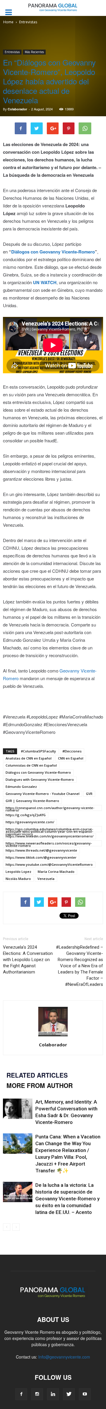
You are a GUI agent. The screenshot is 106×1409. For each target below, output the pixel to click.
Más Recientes (34, 52)
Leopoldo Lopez (18, 871)
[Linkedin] (53, 1394)
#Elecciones (72, 751)
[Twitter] (69, 1394)
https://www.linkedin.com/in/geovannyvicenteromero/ (49, 836)
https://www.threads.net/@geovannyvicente (41, 850)
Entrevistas (12, 52)
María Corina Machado (56, 871)
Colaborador (17, 109)
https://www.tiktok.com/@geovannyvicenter (41, 857)
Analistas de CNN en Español (29, 758)
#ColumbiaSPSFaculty (38, 751)
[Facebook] (21, 1394)
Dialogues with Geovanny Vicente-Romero (40, 779)
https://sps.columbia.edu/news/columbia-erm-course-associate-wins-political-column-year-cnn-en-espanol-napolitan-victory (49, 829)
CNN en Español (70, 758)
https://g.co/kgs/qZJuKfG (26, 815)
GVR (89, 793)
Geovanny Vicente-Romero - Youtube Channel (43, 793)
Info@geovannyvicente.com (64, 1357)
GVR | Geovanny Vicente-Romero (32, 800)
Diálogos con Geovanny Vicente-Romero (53, 251)
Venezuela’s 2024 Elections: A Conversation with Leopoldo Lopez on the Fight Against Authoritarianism (28, 960)
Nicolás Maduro (18, 878)
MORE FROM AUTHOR (39, 1085)
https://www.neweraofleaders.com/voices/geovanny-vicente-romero (49, 843)
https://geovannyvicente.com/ (30, 822)
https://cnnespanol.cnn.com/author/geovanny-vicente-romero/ (50, 808)
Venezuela (45, 878)
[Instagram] (37, 1394)
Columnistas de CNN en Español (31, 765)
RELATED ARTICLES (37, 1075)
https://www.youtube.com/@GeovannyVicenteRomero (49, 864)
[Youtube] (85, 1394)
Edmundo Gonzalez (21, 786)
